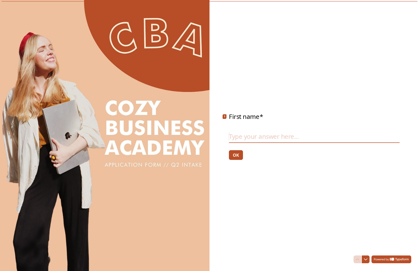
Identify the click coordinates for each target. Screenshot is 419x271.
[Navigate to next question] (366, 259)
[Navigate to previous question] (357, 259)
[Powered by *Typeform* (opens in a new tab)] (391, 259)
